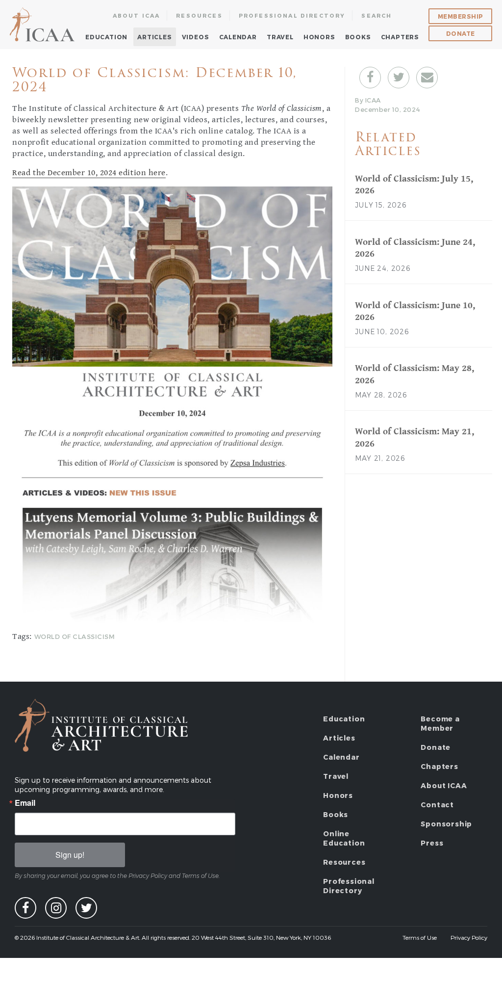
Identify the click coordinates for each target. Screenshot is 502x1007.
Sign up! (69, 854)
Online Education (344, 838)
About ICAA (136, 15)
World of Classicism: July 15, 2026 (414, 185)
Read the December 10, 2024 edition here (88, 173)
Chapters (400, 36)
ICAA (43, 24)
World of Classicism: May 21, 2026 (414, 437)
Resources (199, 15)
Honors (319, 36)
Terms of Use (419, 937)
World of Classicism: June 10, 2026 (415, 311)
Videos (195, 36)
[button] (370, 77)
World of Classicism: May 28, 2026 (414, 374)
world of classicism (74, 636)
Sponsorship (446, 824)
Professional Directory (292, 15)
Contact (437, 804)
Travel (280, 36)
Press (432, 843)
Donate (460, 33)
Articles (154, 36)
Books (358, 36)
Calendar (238, 36)
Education (106, 36)
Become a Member (440, 723)
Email (25, 803)
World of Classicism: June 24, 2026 (415, 248)
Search (376, 15)
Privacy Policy (469, 937)
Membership (460, 16)
